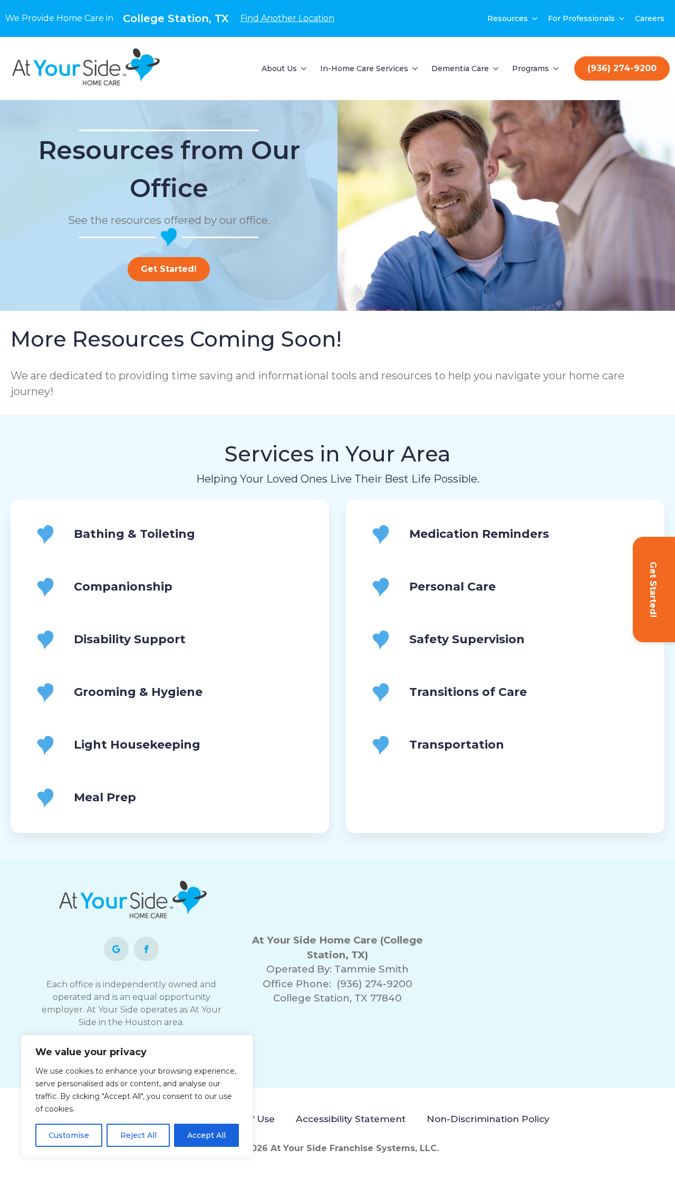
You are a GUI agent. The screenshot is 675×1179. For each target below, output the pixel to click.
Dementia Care (460, 68)
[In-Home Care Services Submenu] (415, 68)
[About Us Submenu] (304, 68)
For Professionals (581, 18)
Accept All (206, 1135)
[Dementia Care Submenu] (496, 68)
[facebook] (146, 949)
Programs (530, 68)
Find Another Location (287, 18)
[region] (137, 1096)
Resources (507, 18)
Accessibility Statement (351, 1118)
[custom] (116, 949)
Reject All (138, 1135)
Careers (649, 18)
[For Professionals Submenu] (622, 18)
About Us (279, 68)
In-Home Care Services (364, 68)
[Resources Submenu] (535, 18)
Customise (69, 1135)
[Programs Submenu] (556, 68)
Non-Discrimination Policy (488, 1118)
